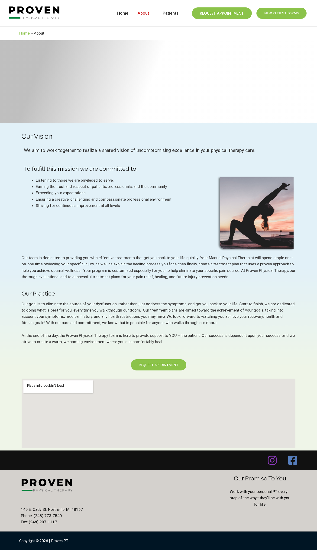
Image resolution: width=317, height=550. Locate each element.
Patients (170, 13)
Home (122, 13)
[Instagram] (272, 460)
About (143, 13)
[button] (158, 364)
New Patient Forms (281, 13)
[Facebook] (293, 460)
